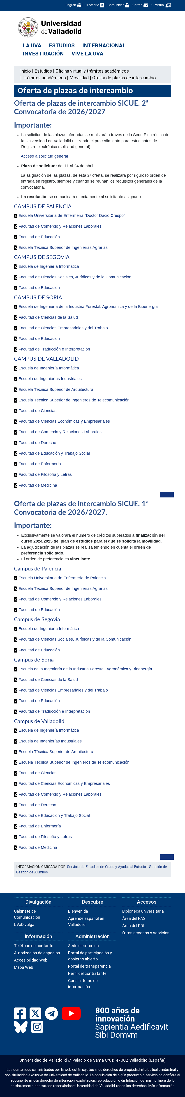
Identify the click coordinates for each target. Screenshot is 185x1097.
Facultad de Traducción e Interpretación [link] (53, 349)
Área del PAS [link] (134, 918)
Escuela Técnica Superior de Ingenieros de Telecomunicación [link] (73, 400)
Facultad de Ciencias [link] (36, 410)
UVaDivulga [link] (24, 924)
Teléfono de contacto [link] (33, 945)
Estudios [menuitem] (62, 45)
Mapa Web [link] (23, 967)
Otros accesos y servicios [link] (145, 932)
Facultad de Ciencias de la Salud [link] (47, 317)
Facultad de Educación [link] (38, 237)
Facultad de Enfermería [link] (39, 464)
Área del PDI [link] (133, 925)
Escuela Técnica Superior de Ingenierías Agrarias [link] (62, 247)
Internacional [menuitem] (104, 45)
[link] (43, 71)
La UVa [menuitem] (32, 45)
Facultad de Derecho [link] (36, 442)
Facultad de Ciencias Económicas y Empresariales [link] (63, 421)
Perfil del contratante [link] (87, 973)
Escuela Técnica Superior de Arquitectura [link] (55, 389)
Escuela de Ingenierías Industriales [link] (49, 378)
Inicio (25, 71)
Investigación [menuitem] (43, 53)
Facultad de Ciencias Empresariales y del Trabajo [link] (62, 328)
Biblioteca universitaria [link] (143, 911)
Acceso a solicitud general (44, 156)
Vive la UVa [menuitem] (87, 53)
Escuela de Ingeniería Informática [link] (48, 266)
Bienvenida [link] (78, 911)
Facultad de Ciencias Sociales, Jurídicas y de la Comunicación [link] (74, 277)
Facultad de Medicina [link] (37, 485)
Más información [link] (161, 1086)
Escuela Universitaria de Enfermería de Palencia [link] (61, 578)
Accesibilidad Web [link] (30, 960)
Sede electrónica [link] (83, 945)
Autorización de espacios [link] (37, 952)
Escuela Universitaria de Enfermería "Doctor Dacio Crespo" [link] (71, 215)
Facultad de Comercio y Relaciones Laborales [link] (59, 226)
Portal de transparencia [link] (89, 966)
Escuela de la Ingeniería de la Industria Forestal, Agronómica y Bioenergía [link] (84, 669)
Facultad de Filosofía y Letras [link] (44, 474)
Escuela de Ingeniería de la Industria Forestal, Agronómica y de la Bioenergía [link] (87, 306)
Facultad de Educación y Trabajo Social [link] (53, 453)
